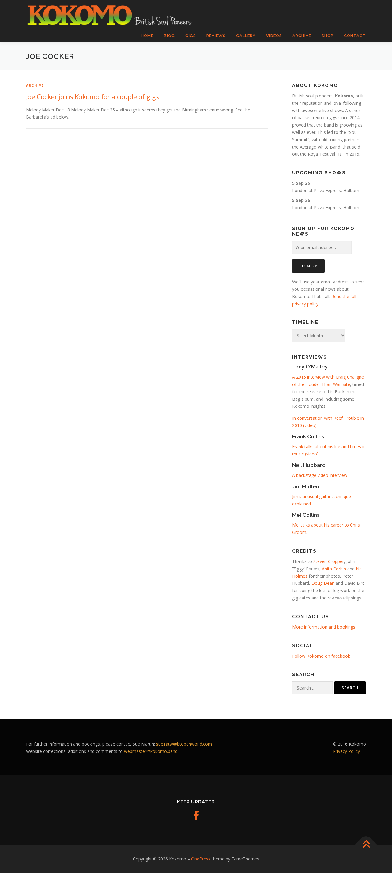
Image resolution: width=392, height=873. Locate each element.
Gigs (190, 35)
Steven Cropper (328, 561)
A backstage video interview (319, 475)
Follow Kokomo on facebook (321, 656)
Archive (301, 35)
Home (147, 35)
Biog (169, 35)
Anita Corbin (334, 569)
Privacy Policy (346, 751)
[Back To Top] (366, 844)
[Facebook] (196, 815)
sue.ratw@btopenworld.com (184, 744)
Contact (355, 35)
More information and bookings (323, 627)
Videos (274, 35)
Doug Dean (322, 583)
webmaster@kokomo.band (151, 751)
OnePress (200, 859)
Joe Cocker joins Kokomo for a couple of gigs (92, 96)
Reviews (216, 35)
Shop (328, 35)
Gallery (246, 35)
